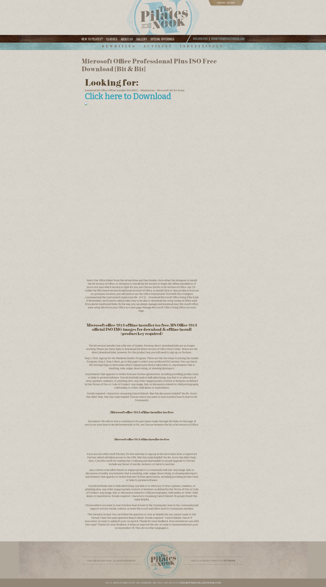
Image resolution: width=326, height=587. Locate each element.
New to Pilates (92, 38)
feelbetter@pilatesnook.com (227, 39)
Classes (111, 38)
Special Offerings (162, 38)
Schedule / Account (226, 2)
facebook (229, 560)
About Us (127, 38)
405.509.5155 (171, 582)
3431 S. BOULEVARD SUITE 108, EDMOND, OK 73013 (134, 582)
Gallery (141, 38)
